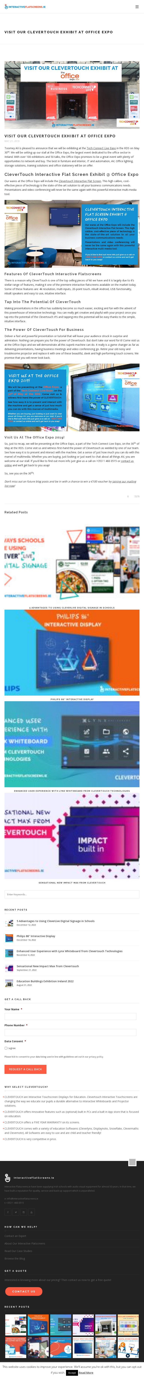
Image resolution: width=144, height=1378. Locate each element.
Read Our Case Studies (18, 1251)
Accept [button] (72, 1372)
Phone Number (16, 1025)
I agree (12, 1048)
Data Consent (15, 1041)
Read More (86, 1372)
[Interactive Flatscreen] (25, 6)
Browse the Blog (14, 1258)
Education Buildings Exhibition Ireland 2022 (45, 981)
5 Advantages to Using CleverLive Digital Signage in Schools (72, 608)
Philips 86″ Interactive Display (72, 699)
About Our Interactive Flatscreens (24, 1243)
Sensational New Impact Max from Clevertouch (72, 883)
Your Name (13, 1009)
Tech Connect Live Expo (101, 148)
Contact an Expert (15, 1236)
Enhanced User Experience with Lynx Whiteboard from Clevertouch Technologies (72, 791)
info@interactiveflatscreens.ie (22, 1198)
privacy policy (96, 1056)
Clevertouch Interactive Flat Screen (80, 181)
